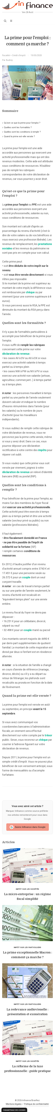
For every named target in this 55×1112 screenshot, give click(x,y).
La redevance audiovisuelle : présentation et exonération (27, 1012)
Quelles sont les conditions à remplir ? (22, 132)
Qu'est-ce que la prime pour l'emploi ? (22, 123)
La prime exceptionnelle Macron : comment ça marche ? (27, 955)
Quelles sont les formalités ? (18, 127)
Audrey (9, 60)
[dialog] (14, 1110)
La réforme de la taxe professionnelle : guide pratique (27, 1069)
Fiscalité (6, 55)
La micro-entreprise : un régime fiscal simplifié (27, 896)
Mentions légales (14, 1104)
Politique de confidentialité (36, 1104)
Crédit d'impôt (19, 55)
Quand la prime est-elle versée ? (19, 136)
